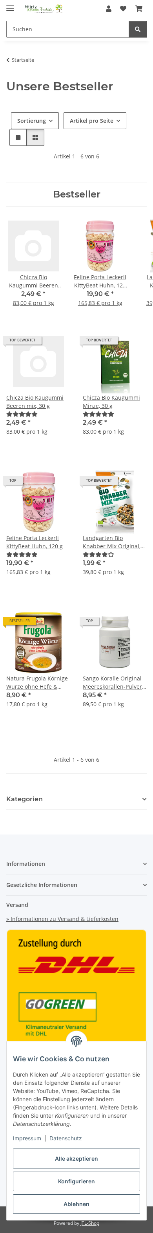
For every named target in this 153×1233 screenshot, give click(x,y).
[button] (109, 8)
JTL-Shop (89, 1223)
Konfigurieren (76, 1181)
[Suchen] (138, 29)
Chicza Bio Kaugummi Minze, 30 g (111, 401)
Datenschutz (65, 1138)
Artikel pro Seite (91, 120)
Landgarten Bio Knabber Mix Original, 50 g (111, 542)
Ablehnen (76, 1204)
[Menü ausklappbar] (10, 5)
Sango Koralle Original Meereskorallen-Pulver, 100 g (113, 683)
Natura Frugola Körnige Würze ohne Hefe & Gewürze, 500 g (37, 683)
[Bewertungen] (22, 414)
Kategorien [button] (24, 799)
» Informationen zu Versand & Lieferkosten (62, 919)
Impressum (27, 1138)
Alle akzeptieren (76, 1158)
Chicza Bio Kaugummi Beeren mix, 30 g (35, 401)
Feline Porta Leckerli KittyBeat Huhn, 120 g (34, 542)
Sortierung (31, 120)
